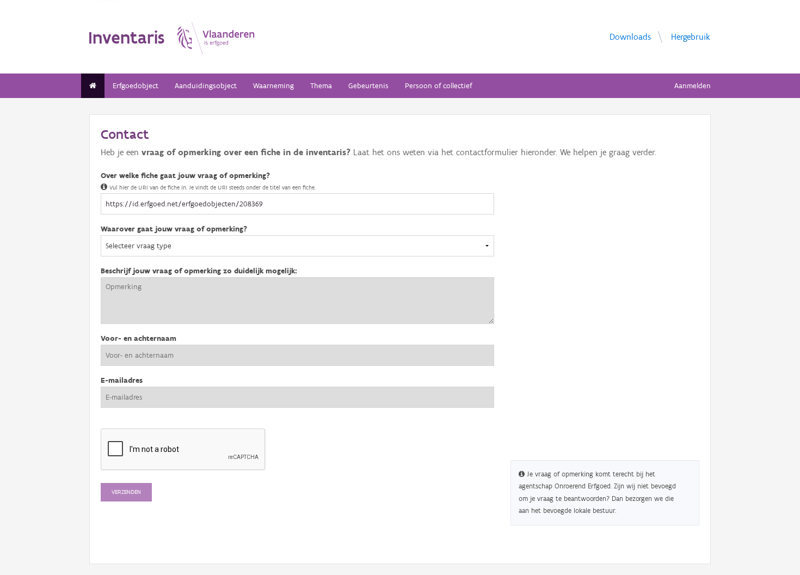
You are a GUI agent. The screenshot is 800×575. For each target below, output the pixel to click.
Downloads (630, 36)
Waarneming (273, 85)
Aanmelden (692, 85)
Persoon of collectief (438, 85)
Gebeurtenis (368, 85)
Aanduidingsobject (206, 85)
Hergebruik (690, 36)
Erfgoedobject (135, 85)
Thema (321, 85)
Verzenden (126, 492)
